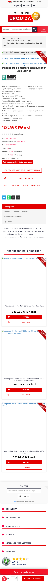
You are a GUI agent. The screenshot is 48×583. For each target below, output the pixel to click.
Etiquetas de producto (13, 216)
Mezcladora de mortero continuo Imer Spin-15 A (24, 306)
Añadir (26, 317)
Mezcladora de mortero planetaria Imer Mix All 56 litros (24, 452)
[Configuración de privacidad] (4, 578)
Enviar (26, 496)
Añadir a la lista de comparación (26, 185)
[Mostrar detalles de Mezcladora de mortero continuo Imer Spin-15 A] (24, 279)
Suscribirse (19, 502)
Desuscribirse (29, 502)
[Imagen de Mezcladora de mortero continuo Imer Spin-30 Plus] (24, 60)
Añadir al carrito (34, 579)
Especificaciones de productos (16, 212)
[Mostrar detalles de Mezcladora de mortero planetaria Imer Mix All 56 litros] (24, 425)
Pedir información (26, 178)
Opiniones (8, 221)
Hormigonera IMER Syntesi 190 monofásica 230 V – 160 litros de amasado (24, 380)
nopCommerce (28, 572)
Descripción (9, 207)
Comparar (26, 322)
